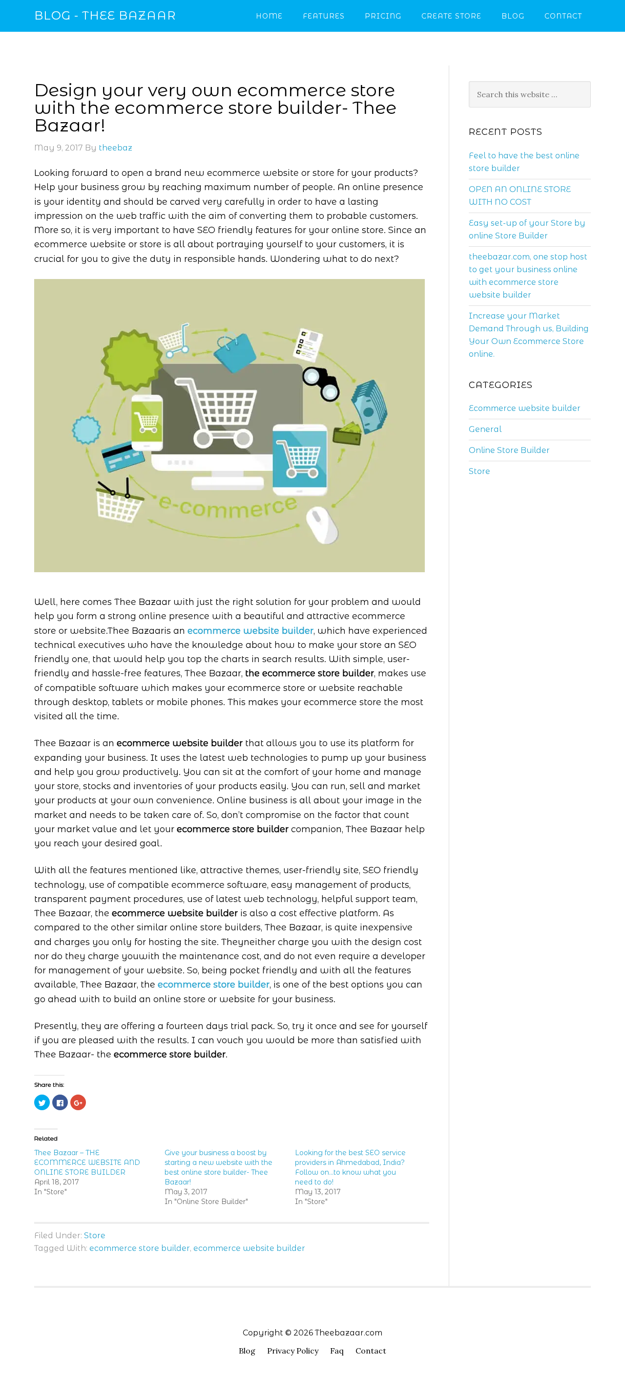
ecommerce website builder (249, 1248)
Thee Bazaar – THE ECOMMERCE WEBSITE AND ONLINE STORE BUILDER (87, 1162)
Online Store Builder (509, 450)
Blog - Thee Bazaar (105, 15)
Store (94, 1235)
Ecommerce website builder (525, 408)
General (485, 429)
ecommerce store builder (139, 1248)
